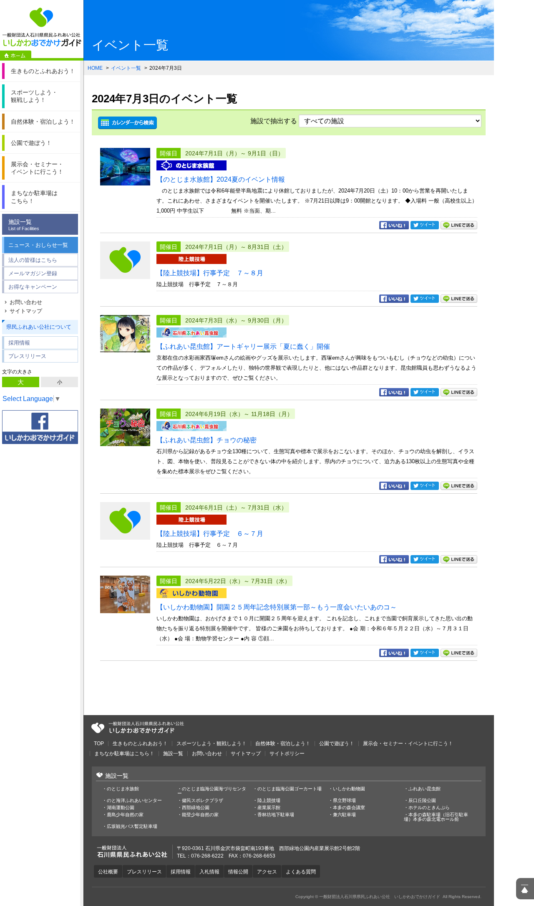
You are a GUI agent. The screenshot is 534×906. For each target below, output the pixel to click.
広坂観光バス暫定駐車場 (132, 826)
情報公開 (238, 872)
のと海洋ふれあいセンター (134, 800)
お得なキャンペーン (32, 287)
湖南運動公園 (120, 807)
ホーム (15, 56)
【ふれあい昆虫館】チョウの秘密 (206, 440)
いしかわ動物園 (349, 789)
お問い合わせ (26, 302)
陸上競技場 (268, 800)
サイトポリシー (287, 753)
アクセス (267, 872)
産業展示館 (268, 807)
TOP (99, 743)
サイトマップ (26, 311)
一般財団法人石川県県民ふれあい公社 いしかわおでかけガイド (41, 27)
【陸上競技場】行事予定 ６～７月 (209, 533)
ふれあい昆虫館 (424, 789)
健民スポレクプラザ (202, 800)
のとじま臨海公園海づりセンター (211, 791)
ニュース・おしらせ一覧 (38, 245)
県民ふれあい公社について (38, 327)
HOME (95, 68)
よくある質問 (301, 872)
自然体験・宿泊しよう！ (282, 743)
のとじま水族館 (123, 789)
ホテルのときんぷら (429, 807)
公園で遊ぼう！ (336, 743)
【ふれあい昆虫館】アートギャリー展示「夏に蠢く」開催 (243, 346)
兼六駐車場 (344, 814)
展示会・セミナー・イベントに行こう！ (408, 743)
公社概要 (108, 872)
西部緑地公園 (195, 807)
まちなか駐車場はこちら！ (124, 753)
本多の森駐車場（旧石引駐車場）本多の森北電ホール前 (436, 817)
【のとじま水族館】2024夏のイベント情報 (220, 179)
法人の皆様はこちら (32, 260)
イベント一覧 (126, 68)
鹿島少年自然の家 (125, 814)
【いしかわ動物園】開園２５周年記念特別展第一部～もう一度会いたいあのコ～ (276, 607)
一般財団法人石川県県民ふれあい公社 (138, 727)
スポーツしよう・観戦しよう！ (211, 743)
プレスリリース (27, 356)
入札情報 (209, 872)
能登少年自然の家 (200, 814)
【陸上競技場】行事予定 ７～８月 (209, 273)
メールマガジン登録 (32, 273)
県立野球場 (344, 800)
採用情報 (19, 343)
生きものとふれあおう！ (140, 743)
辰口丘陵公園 (422, 800)
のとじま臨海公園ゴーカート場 (289, 789)
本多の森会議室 (349, 807)
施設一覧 (23, 224)
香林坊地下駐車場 (275, 814)
